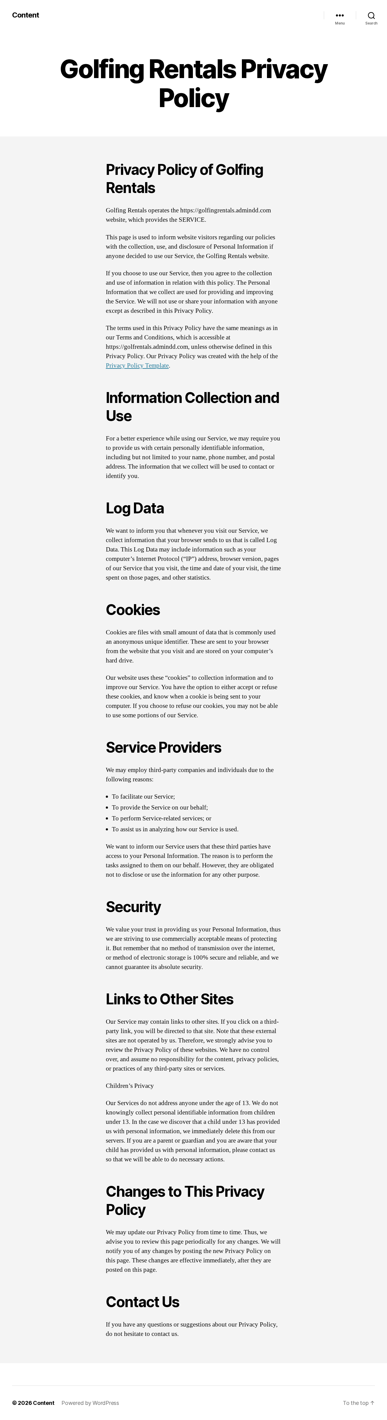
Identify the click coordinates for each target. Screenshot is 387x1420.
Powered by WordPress (90, 1403)
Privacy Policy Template (137, 366)
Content (25, 15)
